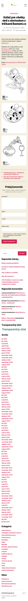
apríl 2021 (5, 486)
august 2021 (6, 477)
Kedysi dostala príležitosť (10, 263)
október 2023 (6, 416)
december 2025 (7, 355)
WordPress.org (7, 586)
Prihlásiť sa (5, 579)
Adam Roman (6, 530)
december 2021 (7, 468)
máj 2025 (5, 372)
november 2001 (7, 517)
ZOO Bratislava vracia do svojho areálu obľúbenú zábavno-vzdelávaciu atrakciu (12, 282)
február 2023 (6, 435)
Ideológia (5, 540)
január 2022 (6, 465)
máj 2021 (5, 484)
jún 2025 (4, 369)
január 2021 (5, 493)
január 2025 (6, 381)
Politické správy (7, 554)
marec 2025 (6, 376)
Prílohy (4, 558)
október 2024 (6, 388)
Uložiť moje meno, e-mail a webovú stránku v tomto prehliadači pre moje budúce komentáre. (14, 235)
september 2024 (7, 390)
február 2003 (6, 512)
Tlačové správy (7, 561)
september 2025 (7, 362)
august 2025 (6, 364)
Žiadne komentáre (21, 30)
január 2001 (6, 521)
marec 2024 (6, 404)
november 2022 (7, 442)
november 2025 (7, 357)
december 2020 (7, 496)
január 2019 (6, 503)
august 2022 (6, 449)
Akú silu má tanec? (8, 276)
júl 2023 (4, 423)
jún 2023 (4, 425)
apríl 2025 (5, 374)
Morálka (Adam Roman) (10, 547)
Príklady (4, 556)
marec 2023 (6, 432)
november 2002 (7, 514)
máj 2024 (5, 400)
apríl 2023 (5, 430)
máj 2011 (5, 505)
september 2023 (7, 418)
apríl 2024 (5, 402)
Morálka (4, 544)
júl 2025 (4, 367)
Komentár (5, 196)
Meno (4, 211)
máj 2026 (5, 343)
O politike (5, 549)
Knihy (3, 542)
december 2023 (7, 411)
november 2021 (7, 470)
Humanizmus (14, 13)
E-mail (4, 219)
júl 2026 (4, 339)
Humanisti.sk (10, 593)
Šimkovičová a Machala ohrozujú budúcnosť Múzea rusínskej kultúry (14, 295)
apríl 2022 (5, 458)
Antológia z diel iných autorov (11, 533)
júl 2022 (4, 451)
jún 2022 (4, 454)
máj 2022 (5, 456)
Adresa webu (5, 226)
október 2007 (6, 510)
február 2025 (6, 379)
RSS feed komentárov (9, 584)
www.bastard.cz (11, 62)
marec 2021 (6, 489)
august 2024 (6, 393)
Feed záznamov (7, 581)
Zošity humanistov (8, 570)
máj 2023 (5, 428)
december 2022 (7, 439)
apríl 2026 (5, 346)
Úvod (3, 563)
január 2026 (6, 353)
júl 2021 (4, 479)
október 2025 (6, 360)
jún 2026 (4, 341)
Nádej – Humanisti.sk (8, 318)
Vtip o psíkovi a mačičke (10, 272)
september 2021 (7, 475)
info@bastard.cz (7, 51)
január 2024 (6, 409)
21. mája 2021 (8, 30)
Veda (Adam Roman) (8, 568)
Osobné (4, 551)
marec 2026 (6, 348)
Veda (3, 565)
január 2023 (6, 437)
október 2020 (6, 500)
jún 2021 (4, 482)
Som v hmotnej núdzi (9, 320)
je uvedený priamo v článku (16, 28)
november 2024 (7, 386)
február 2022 (6, 463)
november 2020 (7, 498)
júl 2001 (4, 519)
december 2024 (7, 383)
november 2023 (7, 414)
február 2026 (6, 350)
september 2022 (7, 447)
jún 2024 (4, 397)
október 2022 (6, 444)
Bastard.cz (5, 43)
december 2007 (7, 507)
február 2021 (6, 491)
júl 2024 (4, 395)
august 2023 (6, 421)
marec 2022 (6, 461)
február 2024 (6, 407)
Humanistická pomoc (9, 535)
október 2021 (6, 472)
